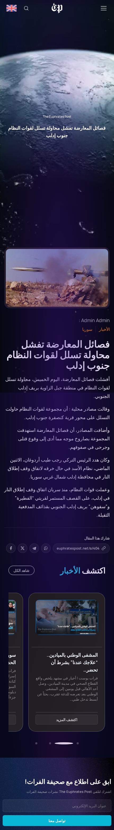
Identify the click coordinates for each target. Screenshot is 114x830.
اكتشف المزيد (66, 719)
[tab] (78, 743)
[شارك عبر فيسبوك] (11, 548)
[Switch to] (11, 8)
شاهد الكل (21, 570)
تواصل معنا (57, 820)
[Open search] (26, 8)
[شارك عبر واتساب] (46, 548)
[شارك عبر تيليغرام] (34, 548)
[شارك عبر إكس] (22, 548)
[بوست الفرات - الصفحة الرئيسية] (57, 8)
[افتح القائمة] (104, 8)
